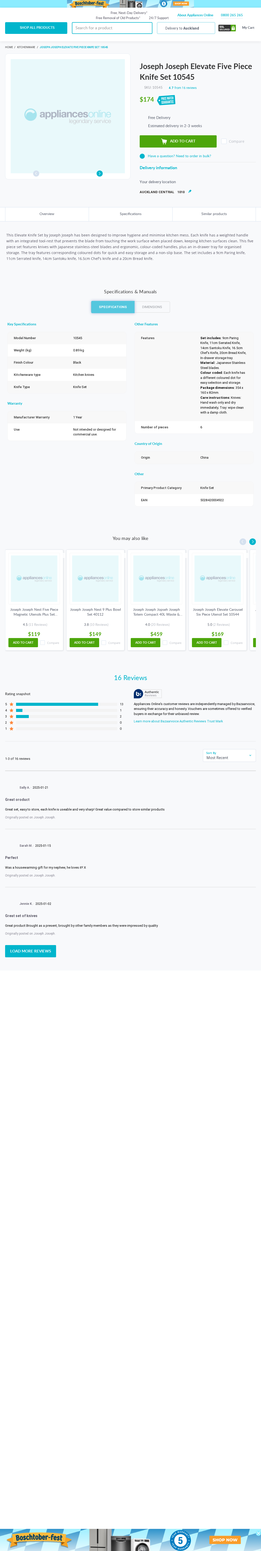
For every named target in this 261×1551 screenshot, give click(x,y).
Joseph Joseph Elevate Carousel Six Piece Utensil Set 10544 (218, 612)
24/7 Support (159, 18)
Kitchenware (26, 47)
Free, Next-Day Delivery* (129, 13)
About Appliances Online (195, 15)
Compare (236, 141)
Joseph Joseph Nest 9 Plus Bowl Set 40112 (95, 612)
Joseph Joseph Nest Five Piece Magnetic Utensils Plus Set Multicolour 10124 (34, 612)
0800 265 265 (232, 15)
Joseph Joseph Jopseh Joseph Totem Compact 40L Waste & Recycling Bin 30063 (156, 612)
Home (9, 47)
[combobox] (229, 757)
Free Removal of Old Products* (118, 18)
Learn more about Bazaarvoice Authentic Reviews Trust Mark (178, 721)
